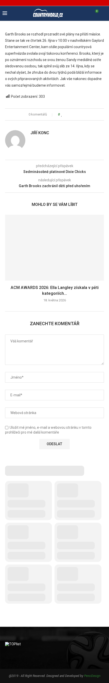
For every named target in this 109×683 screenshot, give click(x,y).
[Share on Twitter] (71, 114)
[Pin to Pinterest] (76, 114)
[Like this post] (61, 114)
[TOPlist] (13, 644)
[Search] (103, 13)
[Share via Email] (81, 114)
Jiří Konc (39, 132)
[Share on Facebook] (66, 114)
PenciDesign (92, 676)
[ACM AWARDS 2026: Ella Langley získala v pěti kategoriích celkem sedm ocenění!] (54, 248)
